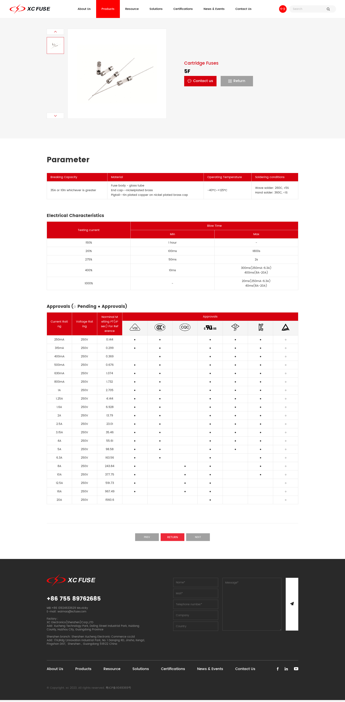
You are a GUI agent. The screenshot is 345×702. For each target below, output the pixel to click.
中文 (283, 9)
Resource (132, 9)
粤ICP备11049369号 (118, 687)
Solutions (156, 9)
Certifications (183, 9)
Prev (147, 537)
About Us (84, 9)
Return (239, 81)
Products (108, 9)
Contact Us (243, 9)
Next (198, 537)
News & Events (214, 9)
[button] (55, 32)
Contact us (203, 81)
